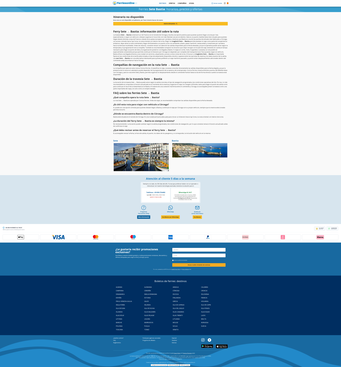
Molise (175, 322)
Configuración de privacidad (159, 365)
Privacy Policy (176, 353)
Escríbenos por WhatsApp (170, 217)
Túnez (146, 330)
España (118, 298)
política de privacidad (182, 260)
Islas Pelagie (149, 315)
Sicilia (175, 326)
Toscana (119, 330)
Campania (120, 291)
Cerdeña (147, 291)
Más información (143, 217)
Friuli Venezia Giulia (124, 301)
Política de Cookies (184, 365)
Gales (146, 301)
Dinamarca (120, 294)
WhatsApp (170, 212)
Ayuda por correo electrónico (197, 212)
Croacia (204, 291)
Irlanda (147, 305)
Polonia (119, 326)
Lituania (176, 319)
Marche (119, 322)
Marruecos (148, 322)
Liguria (147, 319)
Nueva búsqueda (170, 23)
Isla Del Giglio (178, 308)
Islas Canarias (178, 312)
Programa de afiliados (149, 340)
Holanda (204, 301)
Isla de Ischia (149, 308)
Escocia (176, 294)
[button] (191, 3)
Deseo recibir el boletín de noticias (199, 265)
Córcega (176, 291)
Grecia (175, 301)
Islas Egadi (205, 312)
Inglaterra (120, 305)
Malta (203, 319)
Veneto (175, 330)
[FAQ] (144, 208)
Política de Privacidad (173, 365)
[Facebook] (209, 340)
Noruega (204, 322)
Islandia (119, 312)
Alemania (148, 287)
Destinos (174, 340)
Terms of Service (185, 269)
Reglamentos (117, 342)
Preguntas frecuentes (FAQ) (143, 212)
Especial (174, 338)
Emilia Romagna (150, 294)
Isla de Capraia (178, 305)
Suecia (203, 326)
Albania (119, 287)
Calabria (204, 287)
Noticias (174, 342)
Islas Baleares (149, 312)
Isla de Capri (206, 305)
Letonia (119, 319)
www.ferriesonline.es (125, 3)
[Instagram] (203, 340)
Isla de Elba (120, 308)
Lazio (203, 315)
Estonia (147, 298)
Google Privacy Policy (176, 269)
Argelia (176, 287)
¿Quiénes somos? (118, 338)
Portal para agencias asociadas (151, 338)
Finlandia (177, 298)
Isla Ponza (205, 308)
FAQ (114, 340)
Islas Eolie (120, 315)
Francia (204, 298)
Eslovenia (205, 294)
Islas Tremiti (178, 315)
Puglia (147, 326)
